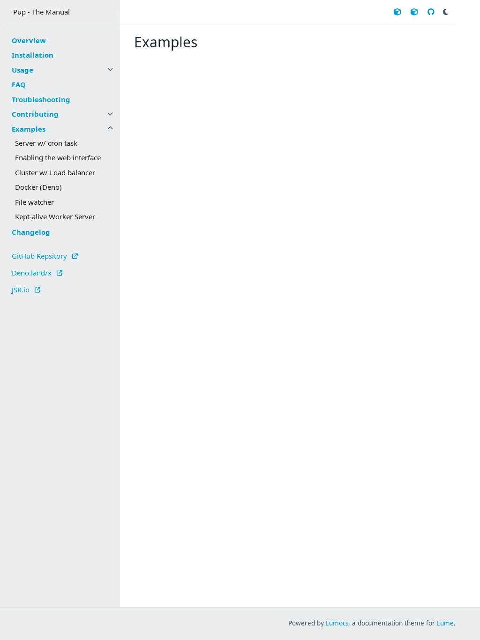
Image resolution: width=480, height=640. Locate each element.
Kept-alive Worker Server (55, 216)
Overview (29, 40)
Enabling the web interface (58, 157)
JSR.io (21, 289)
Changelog (31, 232)
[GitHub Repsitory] (431, 12)
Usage (22, 69)
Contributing (35, 114)
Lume (445, 623)
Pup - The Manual (41, 11)
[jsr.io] (397, 12)
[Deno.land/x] (414, 12)
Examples (28, 129)
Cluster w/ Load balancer (55, 172)
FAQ (19, 84)
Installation (32, 55)
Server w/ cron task (46, 143)
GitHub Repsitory (40, 255)
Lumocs (337, 623)
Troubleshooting (41, 99)
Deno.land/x (32, 272)
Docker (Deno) (38, 187)
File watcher (34, 202)
